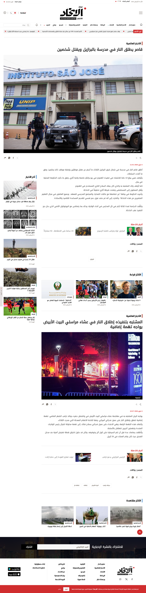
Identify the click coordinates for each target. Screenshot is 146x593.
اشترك (29, 547)
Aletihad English (39, 568)
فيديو (61, 25)
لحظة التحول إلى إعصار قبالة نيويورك (60, 526)
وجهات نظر (94, 25)
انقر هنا (95, 589)
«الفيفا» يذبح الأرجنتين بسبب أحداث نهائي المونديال (92, 301)
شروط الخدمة (60, 579)
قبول (66, 589)
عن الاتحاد (61, 572)
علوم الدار (132, 25)
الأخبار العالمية (121, 25)
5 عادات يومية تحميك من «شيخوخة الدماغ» (126, 300)
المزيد (48, 25)
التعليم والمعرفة (74, 25)
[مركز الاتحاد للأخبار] (73, 13)
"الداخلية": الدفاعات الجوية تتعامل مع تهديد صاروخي (59, 301)
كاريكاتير (61, 564)
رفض (59, 589)
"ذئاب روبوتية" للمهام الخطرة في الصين (92, 526)
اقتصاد (111, 25)
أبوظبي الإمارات (124, 1)
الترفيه (85, 25)
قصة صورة (81, 579)
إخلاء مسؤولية (40, 564)
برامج (54, 25)
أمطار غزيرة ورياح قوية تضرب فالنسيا (128, 526)
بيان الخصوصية (60, 575)
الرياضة (102, 25)
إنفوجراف (81, 575)
